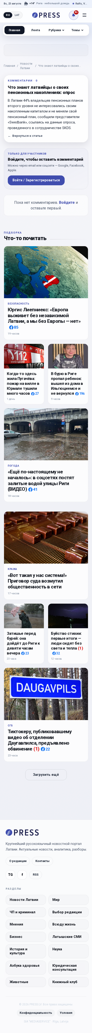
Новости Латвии (26, 66)
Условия (66, 1012)
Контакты (42, 861)
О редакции (17, 861)
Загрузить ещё (46, 775)
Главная (9, 65)
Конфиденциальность (36, 1012)
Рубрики (55, 30)
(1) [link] (80, 648)
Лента (35, 30)
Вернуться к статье (25, 135)
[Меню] (84, 15)
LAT (17, 15)
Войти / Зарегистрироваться (36, 180)
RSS (35, 874)
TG (10, 875)
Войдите (67, 202)
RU (8, 15)
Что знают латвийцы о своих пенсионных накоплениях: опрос (61, 66)
